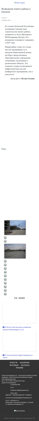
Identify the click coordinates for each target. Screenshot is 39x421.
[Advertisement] (10, 116)
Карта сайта (13, 393)
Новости (13, 363)
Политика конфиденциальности (19, 390)
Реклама (19, 368)
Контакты (25, 365)
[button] (4, 183)
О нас (12, 387)
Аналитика (24, 363)
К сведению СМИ (15, 384)
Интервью (14, 365)
